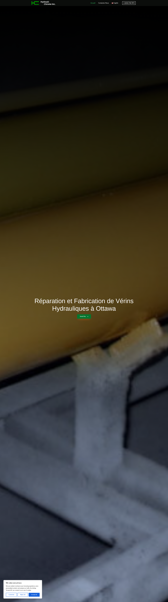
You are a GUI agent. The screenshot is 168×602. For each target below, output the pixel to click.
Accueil (93, 3)
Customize (11, 594)
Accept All (34, 594)
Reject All (22, 594)
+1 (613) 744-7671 (129, 3)
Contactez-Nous (103, 3)
